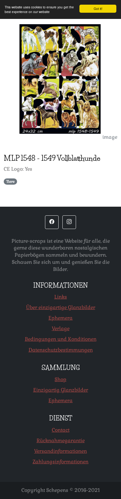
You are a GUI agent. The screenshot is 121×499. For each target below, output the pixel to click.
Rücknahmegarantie (61, 440)
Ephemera (60, 318)
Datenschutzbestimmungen (61, 350)
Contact (60, 430)
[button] (52, 222)
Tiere (10, 181)
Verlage (60, 328)
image (109, 137)
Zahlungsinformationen (60, 461)
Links (60, 297)
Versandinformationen (60, 451)
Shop (60, 379)
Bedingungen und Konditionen (60, 339)
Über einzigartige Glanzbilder (60, 307)
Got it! (98, 8)
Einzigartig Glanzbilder (60, 390)
